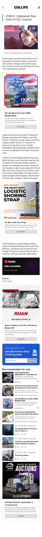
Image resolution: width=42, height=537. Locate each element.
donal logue (7, 281)
